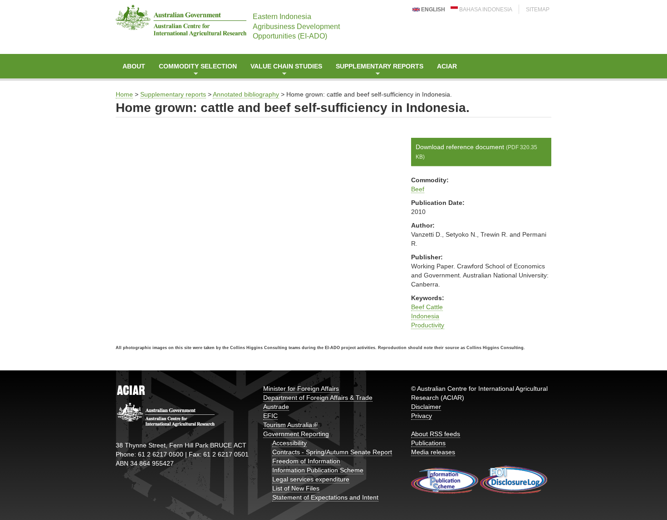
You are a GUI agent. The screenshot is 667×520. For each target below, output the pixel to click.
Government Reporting (296, 433)
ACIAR (447, 66)
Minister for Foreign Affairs (301, 388)
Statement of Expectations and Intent (325, 497)
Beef (417, 189)
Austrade (276, 406)
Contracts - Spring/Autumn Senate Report (332, 452)
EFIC (270, 415)
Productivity (427, 325)
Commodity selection (194, 70)
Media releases (433, 452)
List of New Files (295, 488)
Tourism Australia (287, 424)
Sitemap (537, 9)
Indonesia (425, 316)
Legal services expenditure (310, 479)
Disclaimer (426, 406)
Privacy (421, 415)
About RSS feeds (435, 433)
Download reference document (476, 151)
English (432, 9)
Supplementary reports (376, 70)
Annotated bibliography (246, 94)
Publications (428, 443)
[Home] (181, 21)
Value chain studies (283, 70)
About (134, 66)
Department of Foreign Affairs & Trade (318, 397)
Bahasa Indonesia (485, 9)
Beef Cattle (427, 307)
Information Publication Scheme (317, 470)
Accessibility (289, 443)
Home (124, 94)
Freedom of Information (306, 461)
